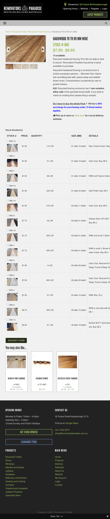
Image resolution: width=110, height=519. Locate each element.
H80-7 (11, 170)
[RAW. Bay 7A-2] (12, 296)
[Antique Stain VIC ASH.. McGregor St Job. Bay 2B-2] (12, 221)
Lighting (9, 470)
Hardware (10, 474)
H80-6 (11, 260)
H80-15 (12, 230)
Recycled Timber (19, 31)
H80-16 (12, 185)
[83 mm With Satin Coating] (9, 66)
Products (59, 460)
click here (80, 115)
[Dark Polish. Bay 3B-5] (12, 192)
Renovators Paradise (23, 9)
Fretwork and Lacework (17, 488)
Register (95, 8)
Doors (8, 460)
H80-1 (11, 245)
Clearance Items (29, 442)
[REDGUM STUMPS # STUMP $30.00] (42, 362)
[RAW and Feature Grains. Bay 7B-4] (12, 177)
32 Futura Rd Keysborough (93, 4)
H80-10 (12, 200)
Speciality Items (13, 495)
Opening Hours (70, 8)
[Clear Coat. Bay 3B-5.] (12, 162)
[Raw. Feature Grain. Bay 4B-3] (12, 147)
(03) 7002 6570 (62, 429)
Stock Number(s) (14, 130)
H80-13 (12, 319)
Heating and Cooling (15, 481)
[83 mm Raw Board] (26, 66)
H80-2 (11, 275)
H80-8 (11, 215)
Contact (58, 484)
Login (104, 8)
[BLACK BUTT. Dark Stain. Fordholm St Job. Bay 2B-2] (12, 326)
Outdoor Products (14, 491)
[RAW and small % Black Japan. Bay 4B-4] (12, 236)
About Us (59, 470)
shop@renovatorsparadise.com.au (71, 433)
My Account (60, 477)
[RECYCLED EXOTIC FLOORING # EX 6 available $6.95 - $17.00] (67, 362)
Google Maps (72, 423)
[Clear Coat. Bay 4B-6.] (12, 207)
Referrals (59, 467)
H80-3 (11, 155)
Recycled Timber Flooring (39, 31)
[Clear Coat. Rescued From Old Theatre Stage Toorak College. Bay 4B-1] (12, 266)
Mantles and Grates (15, 467)
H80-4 (11, 290)
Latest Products (95, 15)
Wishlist (84, 8)
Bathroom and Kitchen (16, 477)
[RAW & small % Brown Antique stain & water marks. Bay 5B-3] (12, 251)
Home (8, 31)
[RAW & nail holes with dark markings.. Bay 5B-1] (12, 311)
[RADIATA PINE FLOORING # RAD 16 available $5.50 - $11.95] (16, 362)
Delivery (59, 463)
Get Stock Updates (29, 432)
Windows (10, 463)
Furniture (10, 484)
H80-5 (11, 304)
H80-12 (12, 141)
